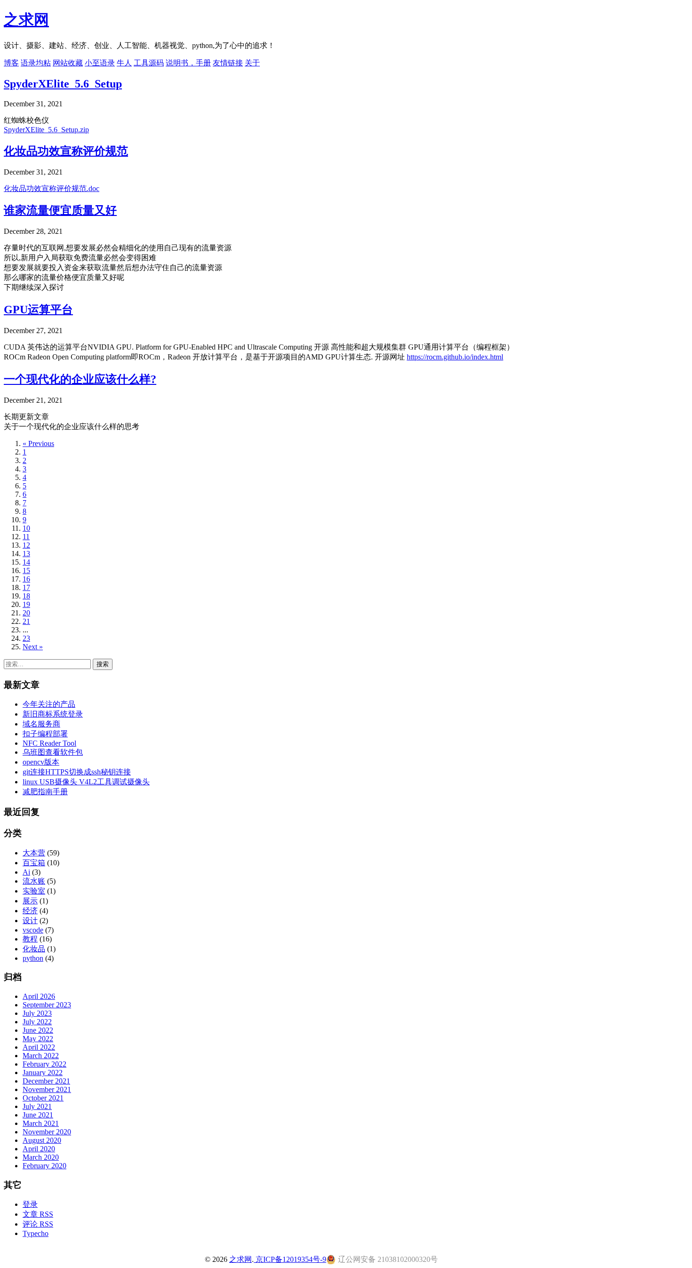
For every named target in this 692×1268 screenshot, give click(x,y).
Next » (33, 647)
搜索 (103, 664)
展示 (30, 901)
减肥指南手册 (45, 792)
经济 (30, 911)
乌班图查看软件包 (53, 752)
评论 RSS (38, 1224)
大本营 (34, 853)
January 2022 (43, 1073)
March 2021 (41, 1123)
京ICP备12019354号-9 (290, 1259)
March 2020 (41, 1157)
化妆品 (34, 949)
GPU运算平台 (38, 309)
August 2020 (42, 1140)
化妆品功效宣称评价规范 (66, 151)
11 (26, 537)
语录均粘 (36, 63)
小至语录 (100, 63)
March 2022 (41, 1056)
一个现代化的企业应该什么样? (80, 379)
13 (26, 554)
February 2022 (44, 1064)
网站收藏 (68, 63)
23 (26, 638)
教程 (30, 939)
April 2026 (39, 996)
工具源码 (149, 63)
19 (26, 604)
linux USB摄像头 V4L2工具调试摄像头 (86, 782)
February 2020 (44, 1166)
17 (26, 587)
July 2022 (37, 1022)
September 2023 (47, 1005)
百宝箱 (34, 863)
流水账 (34, 881)
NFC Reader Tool (49, 743)
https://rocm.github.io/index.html (455, 357)
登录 (30, 1204)
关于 (252, 63)
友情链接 (228, 63)
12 (26, 545)
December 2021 (46, 1081)
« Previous (38, 443)
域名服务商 (41, 724)
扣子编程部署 (45, 734)
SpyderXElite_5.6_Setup (63, 84)
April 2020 (39, 1149)
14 (26, 562)
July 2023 (37, 1013)
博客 (11, 63)
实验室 (34, 891)
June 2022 (38, 1030)
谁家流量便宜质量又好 (60, 210)
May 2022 (38, 1039)
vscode (33, 930)
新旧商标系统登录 (53, 714)
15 (26, 570)
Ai (26, 872)
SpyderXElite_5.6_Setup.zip (46, 130)
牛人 (124, 63)
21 (26, 621)
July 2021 (37, 1106)
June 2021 (38, 1115)
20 (26, 613)
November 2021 (47, 1089)
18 (26, 596)
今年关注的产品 (49, 704)
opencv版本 (41, 762)
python (33, 958)
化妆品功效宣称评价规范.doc (51, 188)
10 (26, 528)
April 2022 (39, 1047)
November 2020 (47, 1132)
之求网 (26, 19)
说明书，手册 (188, 63)
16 (26, 579)
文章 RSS (38, 1214)
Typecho (35, 1233)
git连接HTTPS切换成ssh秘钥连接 (77, 772)
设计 (30, 921)
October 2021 (43, 1098)
